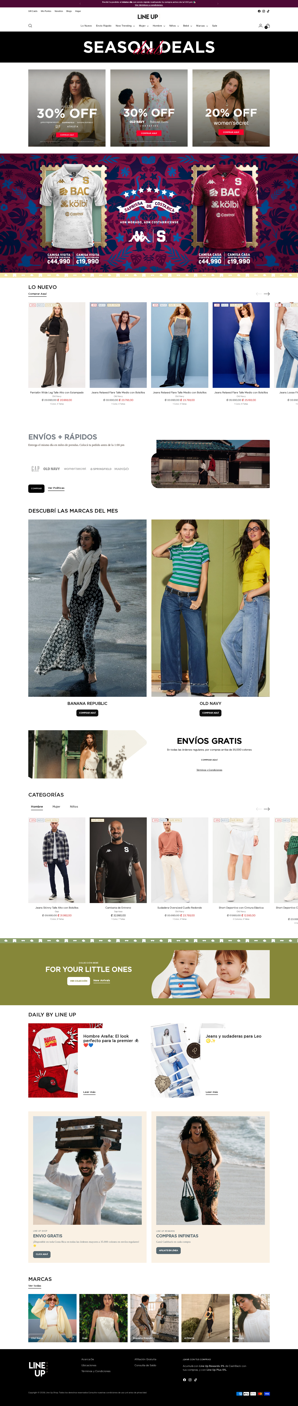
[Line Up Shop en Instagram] (263, 11)
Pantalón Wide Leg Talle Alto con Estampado (57, 392)
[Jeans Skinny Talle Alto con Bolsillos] (56, 860)
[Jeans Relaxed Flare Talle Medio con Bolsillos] (118, 345)
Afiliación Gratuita (145, 1359)
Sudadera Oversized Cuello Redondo (179, 907)
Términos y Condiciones (209, 769)
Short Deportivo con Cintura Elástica (241, 907)
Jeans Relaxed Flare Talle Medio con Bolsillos (118, 392)
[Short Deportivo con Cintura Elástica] (241, 860)
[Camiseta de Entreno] (118, 860)
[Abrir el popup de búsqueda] (30, 25)
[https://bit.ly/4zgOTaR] (149, 213)
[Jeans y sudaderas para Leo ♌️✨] (188, 1060)
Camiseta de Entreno (118, 907)
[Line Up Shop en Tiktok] (268, 11)
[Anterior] (80, 3)
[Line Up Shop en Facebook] (259, 11)
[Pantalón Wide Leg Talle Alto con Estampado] (56, 345)
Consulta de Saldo (145, 1365)
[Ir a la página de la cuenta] (260, 25)
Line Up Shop (52, 1392)
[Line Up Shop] (149, 17)
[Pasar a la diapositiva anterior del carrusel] (259, 294)
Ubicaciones (88, 1365)
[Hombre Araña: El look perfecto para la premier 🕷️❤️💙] (65, 1060)
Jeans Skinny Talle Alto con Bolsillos (56, 907)
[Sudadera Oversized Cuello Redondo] (179, 860)
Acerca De (87, 1359)
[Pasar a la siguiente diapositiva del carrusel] (267, 294)
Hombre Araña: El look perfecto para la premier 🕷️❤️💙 (111, 1040)
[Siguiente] (218, 3)
